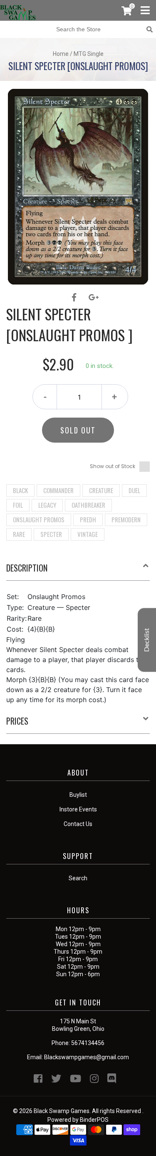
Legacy (47, 504)
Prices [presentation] (17, 721)
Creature (101, 490)
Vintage (87, 534)
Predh (88, 519)
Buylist (78, 794)
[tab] (78, 571)
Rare (19, 534)
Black (20, 490)
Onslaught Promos (38, 519)
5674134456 (87, 1043)
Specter (51, 534)
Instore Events (78, 809)
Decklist (147, 640)
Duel (134, 490)
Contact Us (78, 824)
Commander (58, 490)
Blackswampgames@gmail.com (86, 1057)
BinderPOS (94, 1119)
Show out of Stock (112, 466)
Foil (18, 504)
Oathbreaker (88, 504)
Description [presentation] (26, 568)
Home (61, 53)
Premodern (126, 519)
